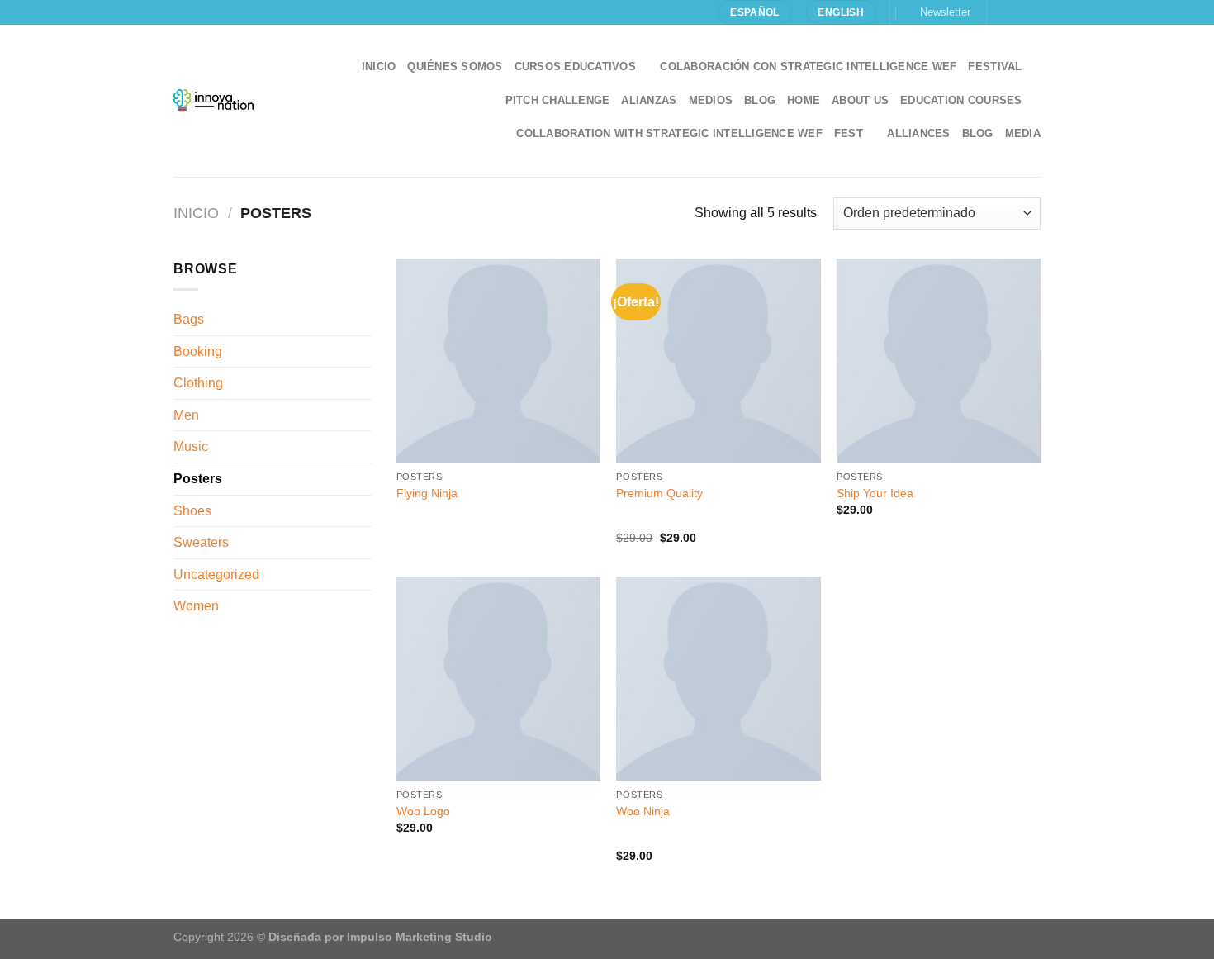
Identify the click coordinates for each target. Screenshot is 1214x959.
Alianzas (648, 100)
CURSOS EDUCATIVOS (575, 66)
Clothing (198, 383)
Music (190, 446)
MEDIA (1023, 133)
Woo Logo (423, 811)
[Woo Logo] (498, 679)
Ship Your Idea (875, 493)
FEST (848, 133)
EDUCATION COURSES (961, 100)
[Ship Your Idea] (939, 361)
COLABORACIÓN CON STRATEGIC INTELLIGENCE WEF (808, 66)
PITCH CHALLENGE (557, 100)
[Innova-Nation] (213, 100)
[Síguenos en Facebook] (1001, 12)
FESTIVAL (995, 66)
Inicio (379, 66)
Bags (188, 319)
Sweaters (201, 542)
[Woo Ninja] (718, 679)
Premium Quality (659, 493)
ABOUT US (860, 100)
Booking (197, 351)
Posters (197, 479)
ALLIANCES (918, 133)
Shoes (192, 511)
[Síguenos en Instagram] (1017, 12)
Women (196, 606)
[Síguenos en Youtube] (1032, 12)
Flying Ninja (427, 493)
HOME (803, 100)
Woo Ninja (643, 811)
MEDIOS (711, 100)
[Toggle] (365, 383)
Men (186, 415)
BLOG (977, 133)
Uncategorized (216, 574)
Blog (759, 100)
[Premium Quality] (718, 361)
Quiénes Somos (454, 66)
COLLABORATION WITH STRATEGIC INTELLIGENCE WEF (669, 133)
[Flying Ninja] (498, 361)
